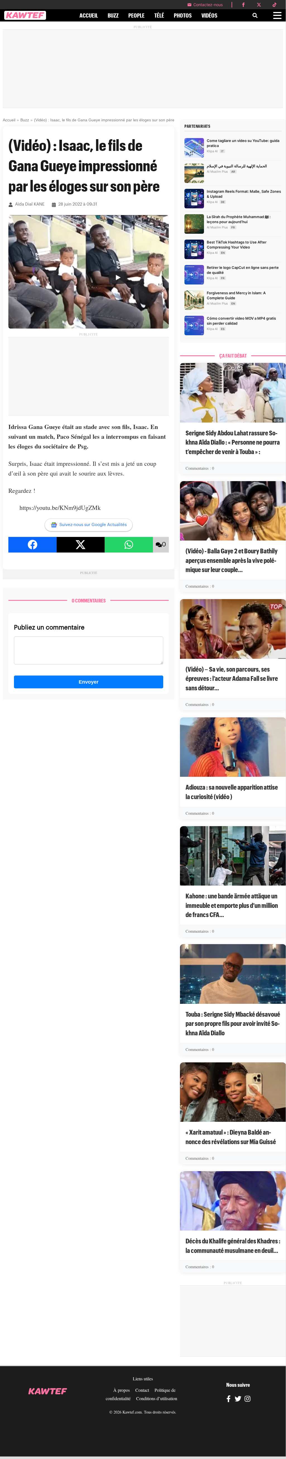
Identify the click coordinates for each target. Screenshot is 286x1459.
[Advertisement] (143, 69)
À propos (121, 1390)
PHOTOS (183, 15)
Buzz (24, 120)
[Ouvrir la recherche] (255, 15)
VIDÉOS (209, 15)
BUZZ (113, 15)
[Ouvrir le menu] (277, 15)
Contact (142, 1390)
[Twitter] (238, 1399)
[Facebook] (228, 1399)
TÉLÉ (159, 15)
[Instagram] (247, 1399)
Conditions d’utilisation (156, 1398)
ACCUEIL (89, 15)
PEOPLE (136, 15)
